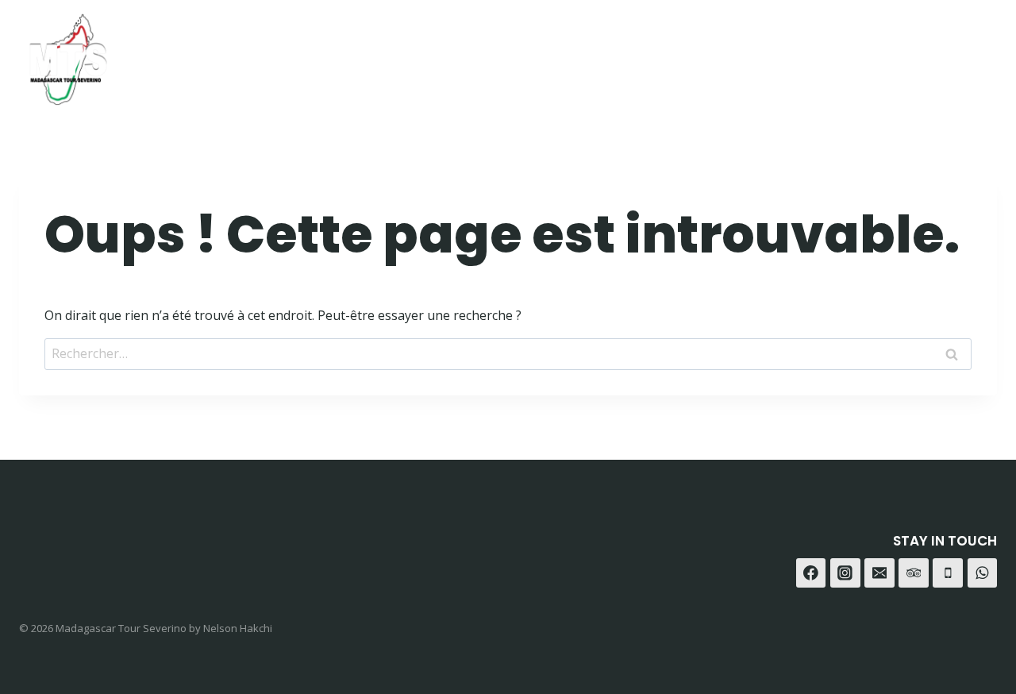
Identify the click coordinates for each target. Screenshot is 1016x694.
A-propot (691, 53)
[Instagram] (900, 53)
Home (535, 53)
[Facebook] (861, 53)
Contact (780, 53)
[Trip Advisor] (979, 53)
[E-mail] (879, 573)
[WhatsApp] (939, 53)
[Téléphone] (948, 573)
